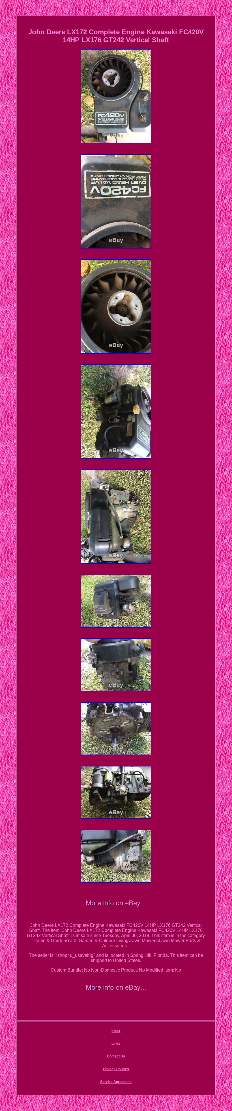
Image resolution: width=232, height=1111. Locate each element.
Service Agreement (116, 1082)
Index (115, 1031)
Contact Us (116, 1056)
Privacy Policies (116, 1069)
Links (115, 1044)
